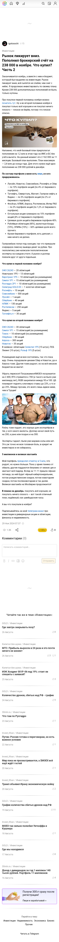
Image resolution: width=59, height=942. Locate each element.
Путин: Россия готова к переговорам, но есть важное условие (28, 738)
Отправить (48, 561)
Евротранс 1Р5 (9, 277)
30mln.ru (6, 712)
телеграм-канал (36, 511)
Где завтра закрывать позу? (18, 627)
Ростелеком (8, 307)
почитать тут (9, 103)
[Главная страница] (11, 3)
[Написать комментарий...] (29, 550)
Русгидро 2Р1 (9, 283)
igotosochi (13, 43)
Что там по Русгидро (14, 716)
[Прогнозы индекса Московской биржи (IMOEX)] (17, 3)
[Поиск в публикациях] (43, 3)
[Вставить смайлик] (23, 561)
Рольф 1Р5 (26, 350)
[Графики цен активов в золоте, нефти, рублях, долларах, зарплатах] (23, 3)
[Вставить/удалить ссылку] (13, 561)
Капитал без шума (11, 644)
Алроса (5, 340)
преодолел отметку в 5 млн (31, 461)
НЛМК (5, 303)
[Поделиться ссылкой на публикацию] (17, 530)
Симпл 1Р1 (7, 280)
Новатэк (6, 343)
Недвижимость (25, 920)
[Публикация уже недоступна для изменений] (23, 523)
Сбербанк (7, 300)
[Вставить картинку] (18, 561)
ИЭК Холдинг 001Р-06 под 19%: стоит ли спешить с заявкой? (25, 673)
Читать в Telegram (29, 933)
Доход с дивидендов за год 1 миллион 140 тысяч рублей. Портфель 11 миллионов (26, 871)
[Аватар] (4, 45)
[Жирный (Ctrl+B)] (4, 561)
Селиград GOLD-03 (11, 287)
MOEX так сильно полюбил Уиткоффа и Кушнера (24, 827)
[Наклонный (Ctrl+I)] (8, 561)
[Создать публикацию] (49, 3)
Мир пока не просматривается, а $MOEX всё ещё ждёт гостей (27, 762)
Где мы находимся (13, 849)
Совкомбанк (8, 293)
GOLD (5, 623)
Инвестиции (8, 51)
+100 (42, 530)
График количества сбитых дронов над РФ (27, 805)
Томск (5, 333)
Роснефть (7, 290)
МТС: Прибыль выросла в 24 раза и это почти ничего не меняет (28, 649)
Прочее (29, 924)
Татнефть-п (8, 313)
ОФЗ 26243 (7, 270)
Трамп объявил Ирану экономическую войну (28, 784)
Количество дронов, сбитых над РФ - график (28, 695)
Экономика (40, 920)
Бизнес (50, 920)
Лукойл (6, 297)
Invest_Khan (8, 733)
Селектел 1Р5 (32, 347)
